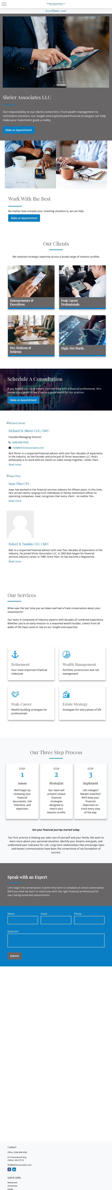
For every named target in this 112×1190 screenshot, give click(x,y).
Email (44, 913)
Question (13, 931)
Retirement (12, 1182)
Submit (14, 955)
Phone (77, 913)
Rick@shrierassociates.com (20, 1165)
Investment (12, 1186)
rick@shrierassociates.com (28, 447)
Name (11, 913)
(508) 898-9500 (20, 442)
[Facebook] (9, 1169)
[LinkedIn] (14, 1169)
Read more (15, 464)
